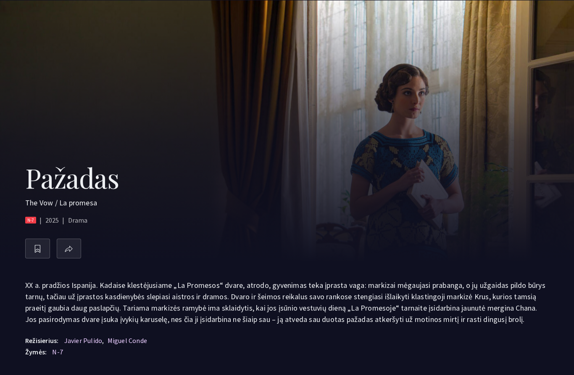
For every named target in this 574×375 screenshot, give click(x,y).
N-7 (57, 352)
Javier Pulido (83, 340)
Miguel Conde (127, 340)
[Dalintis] (69, 248)
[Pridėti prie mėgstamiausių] (37, 248)
